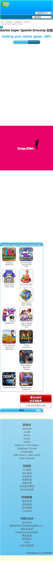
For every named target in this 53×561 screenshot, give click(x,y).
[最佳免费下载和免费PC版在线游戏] (5, 4)
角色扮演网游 (27, 486)
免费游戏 (27, 479)
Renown (26, 428)
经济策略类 (18, 22)
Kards (27, 438)
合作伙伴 (27, 522)
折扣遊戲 (27, 507)
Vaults (27, 442)
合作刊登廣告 (27, 545)
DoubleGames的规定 (26, 532)
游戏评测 (27, 501)
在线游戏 (9, 22)
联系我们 (27, 539)
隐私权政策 (27, 529)
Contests (27, 511)
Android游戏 (27, 489)
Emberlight (27, 451)
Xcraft (27, 432)
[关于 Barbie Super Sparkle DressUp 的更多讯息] (1, 25)
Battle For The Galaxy (27, 445)
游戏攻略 (27, 504)
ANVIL (26, 435)
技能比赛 (27, 483)
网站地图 (27, 535)
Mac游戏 (27, 473)
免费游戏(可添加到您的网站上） (26, 525)
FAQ (26, 542)
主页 (2, 22)
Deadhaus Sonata (27, 448)
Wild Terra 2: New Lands (27, 455)
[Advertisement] (26, 80)
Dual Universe (27, 458)
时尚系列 (27, 22)
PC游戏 (27, 469)
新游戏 (27, 424)
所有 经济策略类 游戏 (36, 405)
